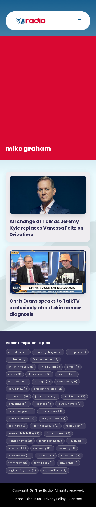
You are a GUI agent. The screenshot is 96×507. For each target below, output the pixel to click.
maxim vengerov (20, 411)
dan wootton (17, 381)
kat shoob (43, 404)
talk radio (46, 455)
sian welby (42, 448)
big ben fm (16, 359)
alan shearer (18, 352)
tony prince (68, 463)
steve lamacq (19, 455)
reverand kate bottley (23, 433)
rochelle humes (20, 441)
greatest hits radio (48, 389)
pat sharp (16, 426)
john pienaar (18, 404)
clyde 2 (14, 374)
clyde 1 (73, 367)
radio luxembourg (45, 426)
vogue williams (54, 470)
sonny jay (67, 448)
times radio (70, 455)
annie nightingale (48, 352)
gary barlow (17, 389)
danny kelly (67, 374)
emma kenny (67, 381)
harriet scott (18, 396)
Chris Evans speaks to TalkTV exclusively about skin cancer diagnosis (45, 307)
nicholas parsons (21, 418)
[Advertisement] (48, 93)
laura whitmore (70, 404)
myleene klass (51, 411)
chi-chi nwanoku (20, 367)
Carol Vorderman (45, 359)
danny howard (39, 374)
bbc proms (77, 352)
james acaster (46, 396)
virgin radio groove (22, 470)
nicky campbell (53, 418)
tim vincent (17, 463)
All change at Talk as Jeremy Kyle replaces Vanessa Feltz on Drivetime (46, 228)
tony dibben (43, 463)
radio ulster (75, 426)
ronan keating (50, 441)
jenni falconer (74, 396)
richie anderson (58, 433)
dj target (42, 381)
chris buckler (50, 367)
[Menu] (80, 20)
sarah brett (17, 448)
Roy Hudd (77, 441)
